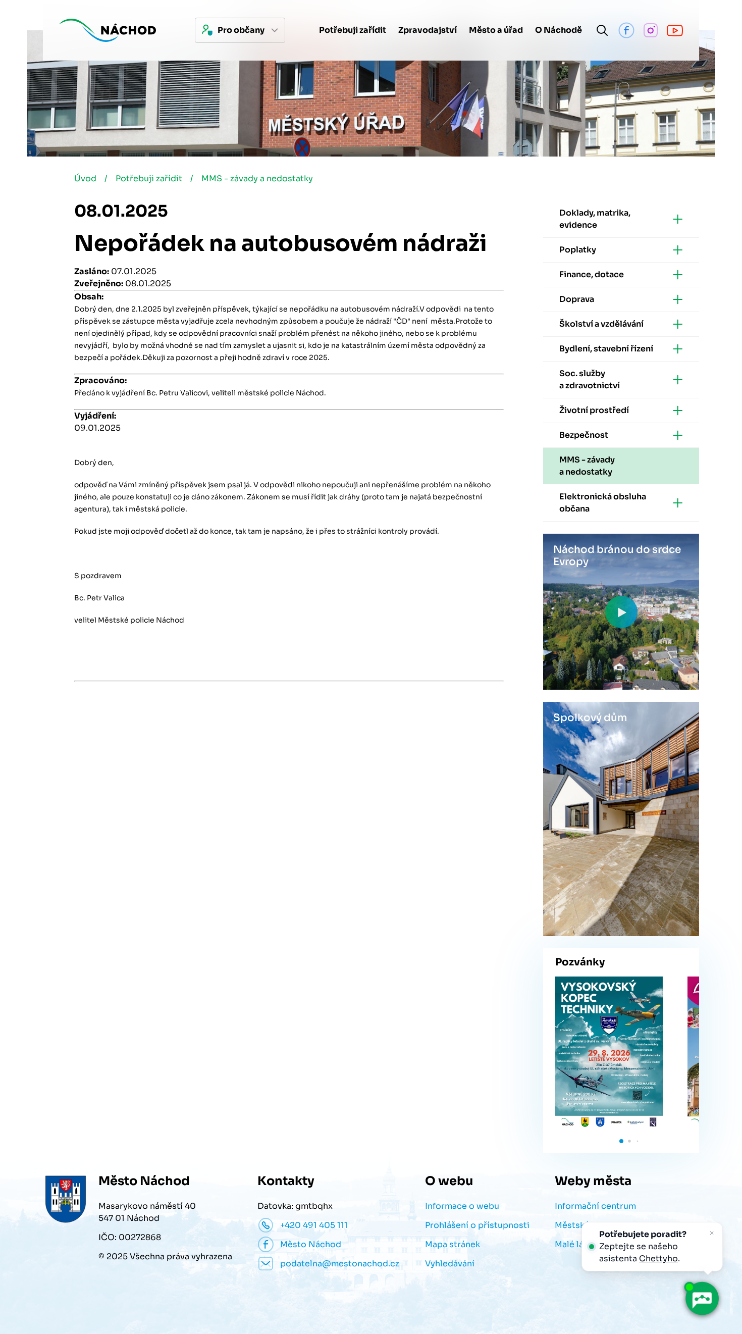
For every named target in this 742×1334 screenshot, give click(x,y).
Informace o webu (462, 1206)
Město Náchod (310, 1244)
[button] (621, 1141)
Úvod (85, 178)
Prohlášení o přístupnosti (477, 1225)
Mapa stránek (452, 1244)
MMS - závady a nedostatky (257, 178)
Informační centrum (595, 1206)
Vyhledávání (449, 1263)
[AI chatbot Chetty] (701, 1298)
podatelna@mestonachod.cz (339, 1263)
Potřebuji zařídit (149, 178)
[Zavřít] (711, 1233)
